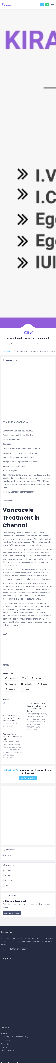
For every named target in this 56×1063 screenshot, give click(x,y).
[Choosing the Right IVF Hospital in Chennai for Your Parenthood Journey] (39, 716)
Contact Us (5, 1040)
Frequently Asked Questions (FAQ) (14, 1037)
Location (4, 1054)
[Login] (42, 4)
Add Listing (5, 1047)
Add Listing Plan (8, 1050)
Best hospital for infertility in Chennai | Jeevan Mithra (12, 718)
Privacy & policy (7, 1044)
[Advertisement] (28, 392)
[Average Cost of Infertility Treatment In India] (15, 746)
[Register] (47, 4)
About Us (4, 1033)
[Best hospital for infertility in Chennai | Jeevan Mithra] (13, 708)
